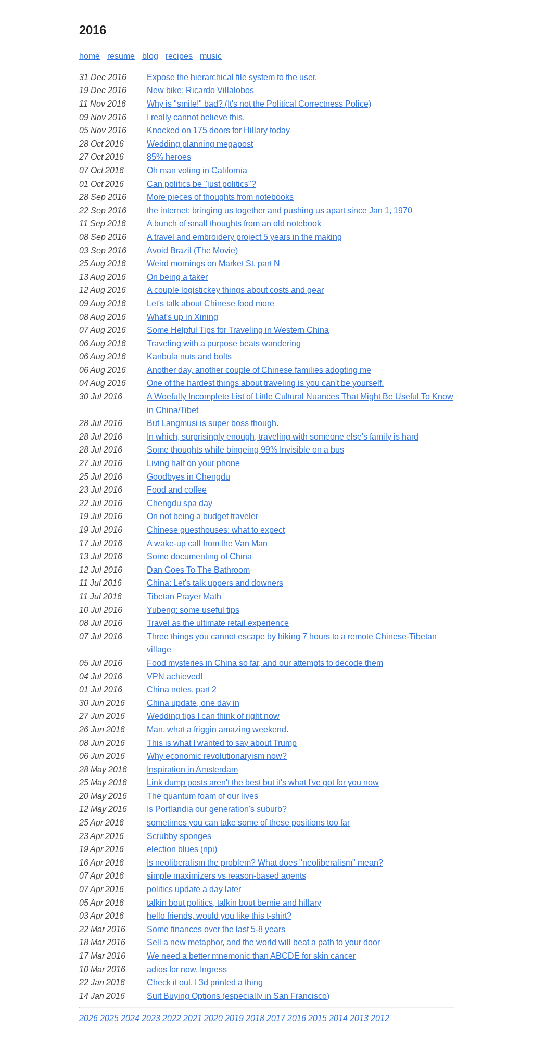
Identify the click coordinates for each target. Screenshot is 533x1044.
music (211, 55)
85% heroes (169, 156)
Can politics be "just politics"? (201, 183)
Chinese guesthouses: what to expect (216, 529)
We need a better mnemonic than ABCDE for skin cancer (251, 955)
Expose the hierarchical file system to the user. (232, 77)
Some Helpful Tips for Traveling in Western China (238, 330)
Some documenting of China (199, 556)
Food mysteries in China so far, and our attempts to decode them (265, 663)
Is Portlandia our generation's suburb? (217, 809)
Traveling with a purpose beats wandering (224, 343)
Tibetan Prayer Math (184, 596)
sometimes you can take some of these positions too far (248, 822)
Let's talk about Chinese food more (210, 303)
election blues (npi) (182, 849)
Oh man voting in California (197, 170)
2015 (317, 1018)
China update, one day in (193, 703)
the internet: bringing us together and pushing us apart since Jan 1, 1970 (279, 210)
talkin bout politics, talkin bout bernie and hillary (234, 902)
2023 (151, 1018)
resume (121, 55)
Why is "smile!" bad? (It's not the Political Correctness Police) (259, 103)
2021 (192, 1018)
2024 (130, 1018)
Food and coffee (177, 489)
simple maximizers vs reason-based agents (226, 875)
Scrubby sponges (179, 836)
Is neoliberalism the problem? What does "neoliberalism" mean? (265, 862)
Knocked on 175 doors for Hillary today (218, 130)
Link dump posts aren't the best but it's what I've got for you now (263, 782)
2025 (109, 1018)
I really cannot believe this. (196, 117)
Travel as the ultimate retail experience (218, 622)
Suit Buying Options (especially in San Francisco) (238, 995)
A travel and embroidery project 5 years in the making (244, 237)
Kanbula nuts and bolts (189, 356)
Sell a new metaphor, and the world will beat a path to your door (263, 942)
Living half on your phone (193, 463)
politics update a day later (194, 889)
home (89, 55)
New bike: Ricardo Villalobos (200, 90)
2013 (359, 1018)
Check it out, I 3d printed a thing (205, 982)
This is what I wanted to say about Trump (222, 743)
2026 (88, 1018)
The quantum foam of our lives (202, 796)
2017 (275, 1018)
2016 (296, 1018)
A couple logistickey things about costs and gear (235, 290)
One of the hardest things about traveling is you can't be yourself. (265, 383)
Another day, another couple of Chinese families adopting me (259, 370)
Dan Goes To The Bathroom (198, 569)
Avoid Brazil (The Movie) (192, 250)
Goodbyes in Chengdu (188, 476)
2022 (171, 1018)
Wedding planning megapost (200, 143)
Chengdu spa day (179, 503)
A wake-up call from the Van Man (207, 543)
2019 (234, 1018)
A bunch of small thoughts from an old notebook (234, 223)
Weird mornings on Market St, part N (213, 263)
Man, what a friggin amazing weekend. (217, 729)
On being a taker (177, 277)
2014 (338, 1018)
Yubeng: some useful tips (193, 609)
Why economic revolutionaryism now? (217, 756)
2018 (255, 1018)
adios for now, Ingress (187, 969)
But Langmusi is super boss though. (212, 423)
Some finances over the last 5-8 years (216, 929)
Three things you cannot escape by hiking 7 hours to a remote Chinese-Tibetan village (292, 643)
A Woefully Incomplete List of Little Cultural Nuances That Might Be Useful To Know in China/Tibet (300, 403)
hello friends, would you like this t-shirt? (219, 915)
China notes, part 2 (182, 689)
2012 (380, 1018)
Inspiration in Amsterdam (192, 769)
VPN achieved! (174, 676)
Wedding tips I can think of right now (213, 716)
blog (150, 55)
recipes (179, 55)
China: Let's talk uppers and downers (215, 582)
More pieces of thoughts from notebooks (220, 196)
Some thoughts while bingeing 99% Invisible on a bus (245, 449)
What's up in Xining (182, 317)
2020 (213, 1018)
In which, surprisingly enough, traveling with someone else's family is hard (282, 436)
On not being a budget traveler (202, 516)
